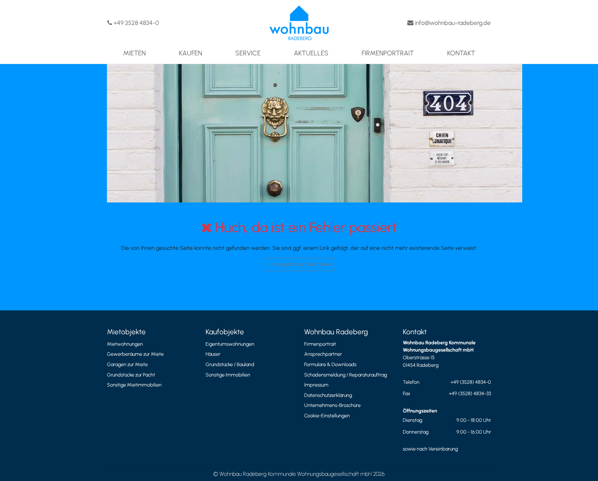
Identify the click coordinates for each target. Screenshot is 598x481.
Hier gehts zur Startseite (300, 264)
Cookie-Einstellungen (327, 415)
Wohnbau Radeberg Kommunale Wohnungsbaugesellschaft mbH (295, 474)
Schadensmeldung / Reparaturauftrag (345, 375)
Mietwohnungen (125, 344)
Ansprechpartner (323, 354)
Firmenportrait (388, 53)
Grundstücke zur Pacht (131, 375)
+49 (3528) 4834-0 (471, 382)
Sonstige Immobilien (228, 375)
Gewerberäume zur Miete (135, 354)
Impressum (316, 385)
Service (248, 53)
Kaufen (190, 53)
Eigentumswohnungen (230, 344)
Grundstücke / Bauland (230, 364)
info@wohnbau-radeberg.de (452, 22)
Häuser (213, 354)
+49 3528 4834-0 (135, 22)
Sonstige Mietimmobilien (134, 385)
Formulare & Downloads (330, 364)
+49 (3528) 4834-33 (470, 393)
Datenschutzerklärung (328, 395)
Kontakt (461, 53)
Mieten (134, 53)
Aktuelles (311, 53)
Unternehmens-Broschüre (332, 405)
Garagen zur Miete (127, 364)
